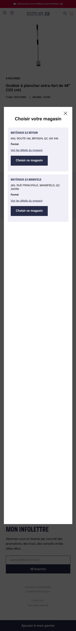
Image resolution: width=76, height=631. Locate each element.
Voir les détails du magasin (27, 150)
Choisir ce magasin (29, 160)
